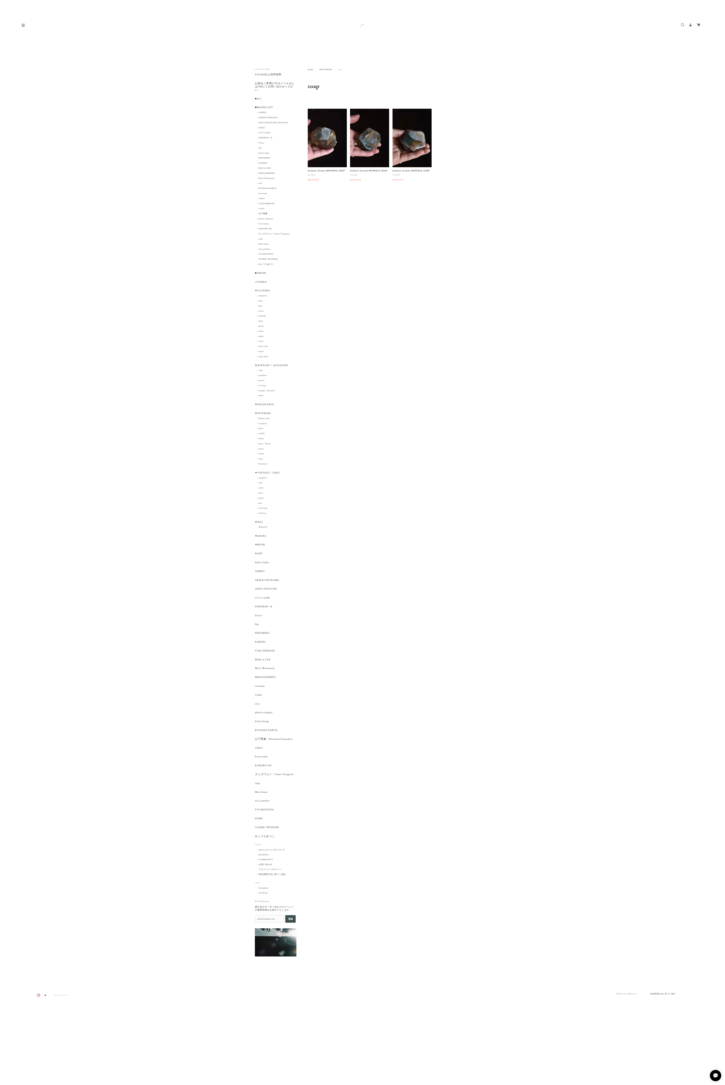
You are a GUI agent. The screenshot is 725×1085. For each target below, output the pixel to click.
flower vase (264, 418)
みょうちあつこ (266, 264)
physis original (265, 218)
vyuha (261, 208)
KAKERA (262, 163)
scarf (260, 341)
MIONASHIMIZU (267, 173)
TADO (261, 198)
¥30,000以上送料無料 (268, 74)
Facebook (263, 893)
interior (262, 513)
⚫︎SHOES (260, 536)
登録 (290, 919)
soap (260, 458)
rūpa (260, 239)
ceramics (262, 423)
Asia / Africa (264, 443)
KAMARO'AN (265, 228)
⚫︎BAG (259, 522)
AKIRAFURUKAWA (268, 117)
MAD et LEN (264, 168)
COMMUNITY (266, 859)
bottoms (262, 316)
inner (261, 351)
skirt (260, 321)
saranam (262, 193)
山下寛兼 (263, 213)
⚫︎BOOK (260, 544)
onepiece (262, 295)
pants (261, 326)
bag (260, 503)
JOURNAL (264, 854)
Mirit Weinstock (266, 178)
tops (260, 301)
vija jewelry (264, 249)
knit (260, 306)
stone (261, 448)
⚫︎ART (259, 553)
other (261, 331)
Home (311, 69)
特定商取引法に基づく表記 (272, 874)
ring (260, 370)
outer (261, 311)
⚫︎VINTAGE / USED (267, 472)
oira (260, 183)
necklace (262, 375)
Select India (262, 562)
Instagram (264, 888)
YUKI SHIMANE (266, 203)
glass (260, 428)
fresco (261, 143)
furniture (263, 464)
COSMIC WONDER (268, 259)
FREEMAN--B (265, 137)
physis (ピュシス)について (272, 850)
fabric (261, 438)
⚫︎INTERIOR (325, 69)
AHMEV (262, 112)
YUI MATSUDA (266, 254)
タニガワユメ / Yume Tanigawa (274, 234)
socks (261, 336)
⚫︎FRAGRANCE (264, 404)
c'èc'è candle (264, 132)
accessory (263, 508)
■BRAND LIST (264, 107)
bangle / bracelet (266, 390)
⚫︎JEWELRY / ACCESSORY (271, 365)
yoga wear (263, 356)
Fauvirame (263, 224)
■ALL (258, 98)
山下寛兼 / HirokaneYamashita (274, 739)
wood (261, 453)
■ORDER (260, 273)
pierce (261, 380)
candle (261, 433)
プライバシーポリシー (270, 869)
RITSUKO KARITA (267, 188)
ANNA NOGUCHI (266, 589)
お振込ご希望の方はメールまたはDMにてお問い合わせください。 (274, 87)
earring (262, 385)
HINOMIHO (264, 158)
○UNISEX (261, 282)
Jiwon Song (263, 153)
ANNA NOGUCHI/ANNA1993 (273, 122)
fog (259, 148)
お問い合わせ (265, 864)
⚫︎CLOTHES (262, 290)
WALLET (263, 527)
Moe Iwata (263, 244)
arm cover (263, 346)
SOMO (261, 127)
